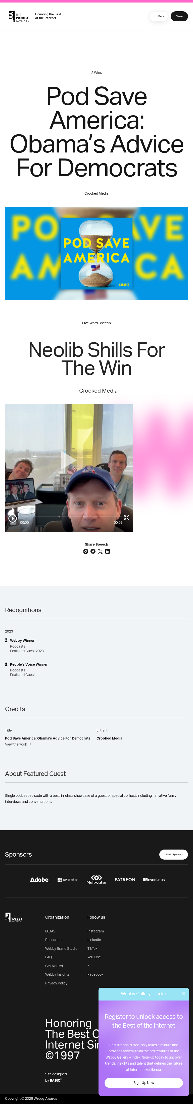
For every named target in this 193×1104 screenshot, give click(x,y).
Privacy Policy (56, 983)
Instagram (95, 931)
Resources (53, 940)
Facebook (95, 974)
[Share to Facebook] (93, 551)
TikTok (92, 949)
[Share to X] (101, 551)
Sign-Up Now (143, 1083)
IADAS (50, 931)
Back (161, 16)
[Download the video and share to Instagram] (86, 551)
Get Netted (54, 966)
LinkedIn (94, 940)
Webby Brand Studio (61, 949)
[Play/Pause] (13, 518)
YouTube (94, 957)
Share (179, 16)
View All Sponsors (174, 854)
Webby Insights (57, 974)
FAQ (48, 957)
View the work (16, 744)
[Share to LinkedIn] (108, 551)
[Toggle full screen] (127, 517)
